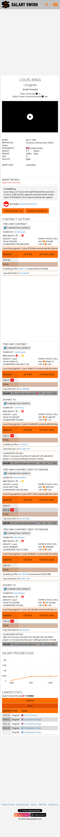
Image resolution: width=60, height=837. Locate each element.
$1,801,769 (25, 578)
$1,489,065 (25, 388)
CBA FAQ (42, 804)
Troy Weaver (20, 352)
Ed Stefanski (19, 232)
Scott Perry (19, 407)
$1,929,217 (23, 444)
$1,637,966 (25, 518)
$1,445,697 (25, 273)
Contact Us (53, 804)
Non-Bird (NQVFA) (28, 204)
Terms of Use (8, 804)
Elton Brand (19, 537)
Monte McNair (20, 477)
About (33, 804)
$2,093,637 (25, 629)
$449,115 (23, 268)
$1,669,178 (25, 448)
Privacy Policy (22, 804)
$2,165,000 (23, 574)
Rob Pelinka (19, 593)
